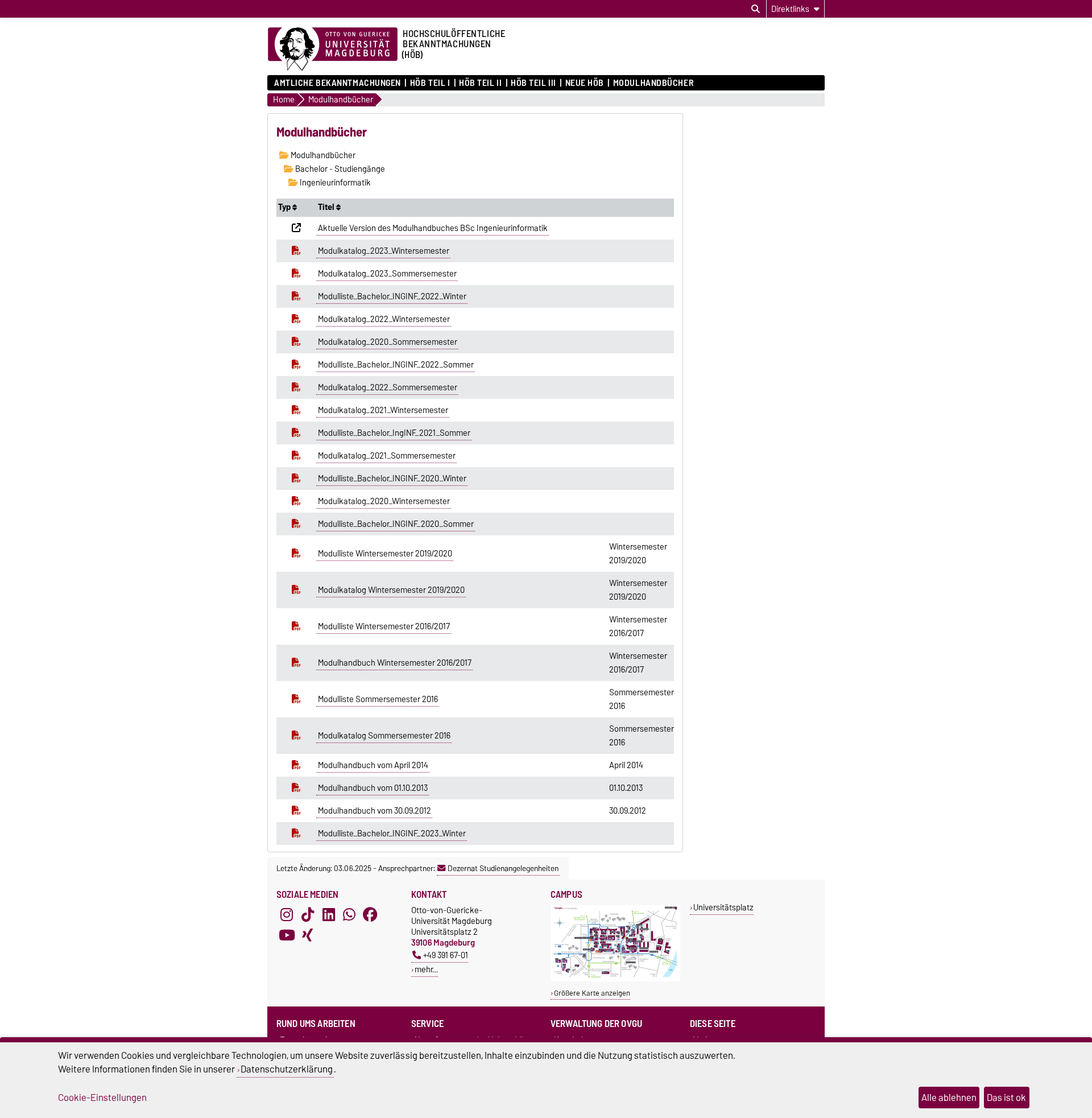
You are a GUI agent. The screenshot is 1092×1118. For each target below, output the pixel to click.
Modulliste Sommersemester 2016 (378, 699)
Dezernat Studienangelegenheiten (503, 868)
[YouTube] (286, 935)
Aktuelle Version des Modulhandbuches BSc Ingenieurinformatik (433, 228)
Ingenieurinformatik (334, 182)
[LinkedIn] (328, 915)
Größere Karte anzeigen (592, 993)
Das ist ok (1006, 1097)
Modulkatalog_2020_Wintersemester (384, 501)
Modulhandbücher (653, 83)
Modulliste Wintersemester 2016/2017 (384, 626)
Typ (285, 207)
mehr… (426, 969)
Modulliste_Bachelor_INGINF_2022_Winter (392, 296)
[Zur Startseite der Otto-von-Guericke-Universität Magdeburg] (332, 49)
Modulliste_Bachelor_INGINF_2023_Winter (392, 833)
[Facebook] (370, 915)
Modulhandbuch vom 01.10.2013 (373, 788)
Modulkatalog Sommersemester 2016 (384, 735)
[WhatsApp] (349, 915)
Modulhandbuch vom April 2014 (373, 765)
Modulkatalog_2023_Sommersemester (387, 273)
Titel (327, 207)
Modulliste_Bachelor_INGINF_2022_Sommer (396, 365)
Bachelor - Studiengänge (339, 169)
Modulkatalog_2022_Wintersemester (384, 319)
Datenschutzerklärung (287, 1069)
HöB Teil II (480, 83)
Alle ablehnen (949, 1097)
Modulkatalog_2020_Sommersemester (387, 342)
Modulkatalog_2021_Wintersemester (383, 410)
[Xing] (307, 935)
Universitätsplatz (723, 907)
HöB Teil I (430, 83)
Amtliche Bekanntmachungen (337, 83)
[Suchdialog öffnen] (755, 9)
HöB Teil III (533, 83)
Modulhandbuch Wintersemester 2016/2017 (394, 663)
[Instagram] (286, 915)
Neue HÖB (584, 83)
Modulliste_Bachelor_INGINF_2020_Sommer (396, 524)
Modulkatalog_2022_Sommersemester (387, 387)
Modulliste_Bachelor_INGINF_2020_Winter (392, 478)
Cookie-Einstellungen (102, 1097)
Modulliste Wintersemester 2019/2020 (385, 553)
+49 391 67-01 (445, 955)
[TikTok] (307, 915)
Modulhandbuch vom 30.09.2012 (374, 811)
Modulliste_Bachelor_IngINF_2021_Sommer (394, 433)
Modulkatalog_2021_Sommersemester (387, 456)
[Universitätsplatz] (616, 979)
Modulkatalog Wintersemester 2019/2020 (391, 590)
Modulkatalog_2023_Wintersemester (383, 251)
